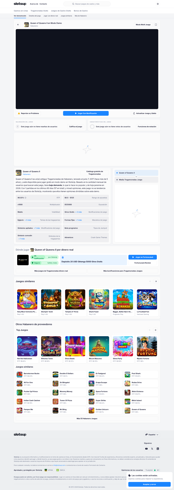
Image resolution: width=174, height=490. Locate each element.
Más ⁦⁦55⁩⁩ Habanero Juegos (87, 418)
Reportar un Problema (30, 113)
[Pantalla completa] (156, 24)
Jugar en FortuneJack (144, 257)
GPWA (50, 470)
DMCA (62, 470)
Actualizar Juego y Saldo (146, 113)
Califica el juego (75, 127)
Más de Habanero (81, 16)
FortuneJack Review (142, 263)
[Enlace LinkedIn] (157, 448)
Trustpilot (152, 470)
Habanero (26, 174)
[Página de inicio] (20, 3)
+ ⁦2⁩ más (78, 212)
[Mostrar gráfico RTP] (25, 197)
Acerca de (34, 4)
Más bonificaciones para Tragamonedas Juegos (122, 271)
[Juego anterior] (150, 281)
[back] (18, 24)
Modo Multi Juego (143, 25)
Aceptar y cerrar (149, 484)
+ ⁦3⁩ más (28, 220)
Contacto (43, 4)
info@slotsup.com (59, 465)
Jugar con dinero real (51, 16)
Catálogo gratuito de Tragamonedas (94, 172)
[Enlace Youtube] (146, 448)
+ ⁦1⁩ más (79, 220)
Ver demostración (20, 16)
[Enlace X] (152, 448)
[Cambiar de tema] (157, 4)
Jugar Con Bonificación (87, 113)
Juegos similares (66, 16)
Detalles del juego (35, 16)
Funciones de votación (147, 127)
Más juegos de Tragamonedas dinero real (51, 271)
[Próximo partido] (156, 281)
